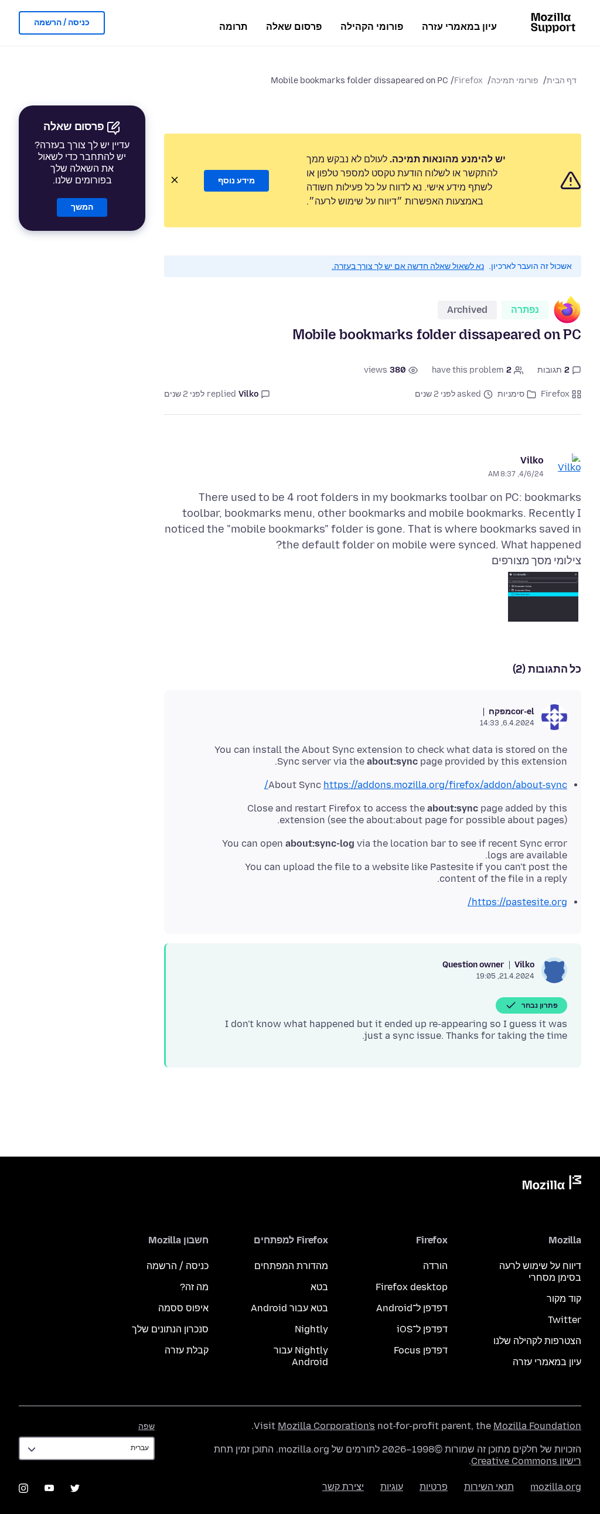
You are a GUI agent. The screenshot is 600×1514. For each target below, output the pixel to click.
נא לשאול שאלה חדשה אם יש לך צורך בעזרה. (408, 266)
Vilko (532, 460)
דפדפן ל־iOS (422, 1329)
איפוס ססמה (183, 1308)
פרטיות (434, 1486)
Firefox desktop (412, 1287)
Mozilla (552, 1184)
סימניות (510, 394)
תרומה (233, 26)
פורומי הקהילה (371, 26)
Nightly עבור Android (301, 1356)
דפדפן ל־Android (412, 1308)
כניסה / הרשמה (62, 23)
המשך (82, 207)
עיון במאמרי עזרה (459, 26)
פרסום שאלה (294, 26)
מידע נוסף (236, 181)
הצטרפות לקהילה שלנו (537, 1340)
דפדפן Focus (421, 1350)
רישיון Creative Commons (526, 1461)
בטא (319, 1287)
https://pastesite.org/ (517, 902)
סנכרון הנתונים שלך (170, 1329)
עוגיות (391, 1486)
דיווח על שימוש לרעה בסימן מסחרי (540, 1271)
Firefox (468, 81)
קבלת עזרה (187, 1350)
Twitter (564, 1319)
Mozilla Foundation (537, 1425)
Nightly (311, 1329)
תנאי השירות (489, 1486)
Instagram (23, 1488)
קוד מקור (564, 1298)
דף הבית (562, 81)
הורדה (435, 1265)
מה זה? (194, 1287)
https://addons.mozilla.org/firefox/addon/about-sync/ (415, 784)
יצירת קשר (343, 1486)
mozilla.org (555, 1486)
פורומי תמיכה (514, 81)
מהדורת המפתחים (291, 1265)
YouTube (49, 1488)
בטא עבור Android (289, 1308)
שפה (146, 1426)
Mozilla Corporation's (326, 1425)
